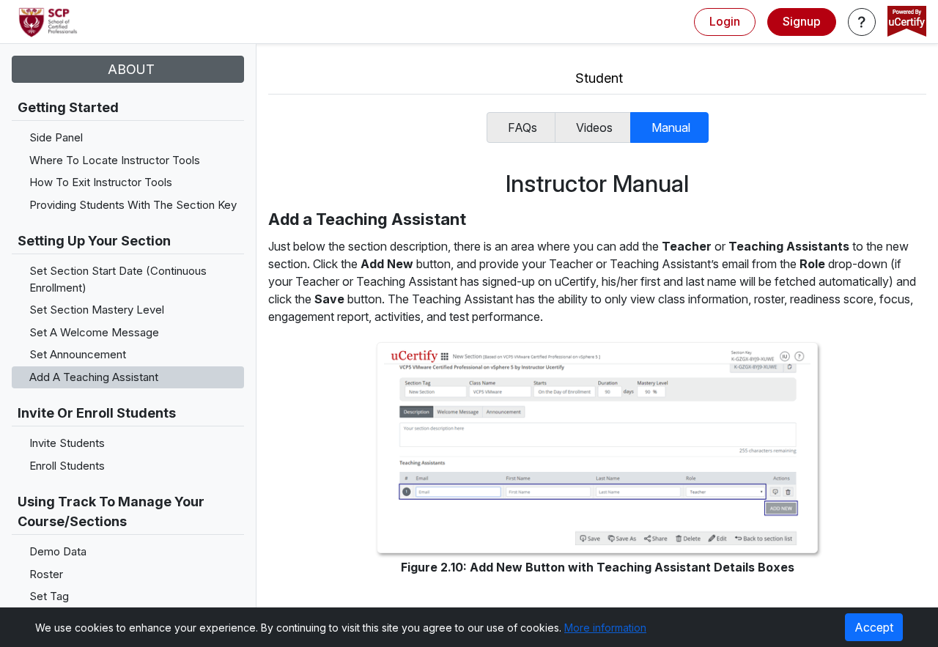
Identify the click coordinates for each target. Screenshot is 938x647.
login (724, 21)
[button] (862, 22)
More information (605, 627)
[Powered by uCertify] (906, 23)
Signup (802, 21)
